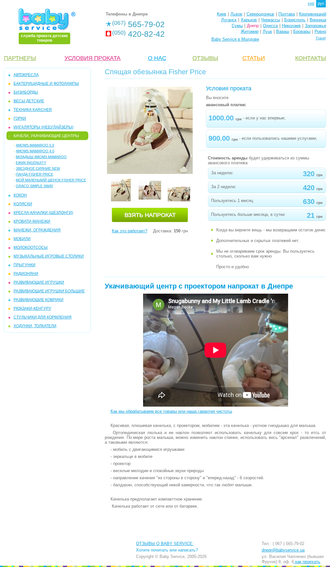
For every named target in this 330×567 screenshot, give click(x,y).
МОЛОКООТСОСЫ (31, 247)
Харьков (249, 19)
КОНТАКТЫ (310, 58)
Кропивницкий (312, 14)
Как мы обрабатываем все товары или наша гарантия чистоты (171, 411)
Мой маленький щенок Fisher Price (51, 180)
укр (311, 3)
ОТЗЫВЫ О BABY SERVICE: (165, 543)
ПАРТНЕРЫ (20, 58)
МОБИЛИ (22, 239)
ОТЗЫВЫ (205, 58)
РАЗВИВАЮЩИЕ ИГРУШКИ (39, 282)
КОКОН (20, 195)
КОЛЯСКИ (23, 204)
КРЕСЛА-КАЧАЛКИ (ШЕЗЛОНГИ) (43, 212)
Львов (236, 14)
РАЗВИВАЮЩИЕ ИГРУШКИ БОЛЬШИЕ (49, 291)
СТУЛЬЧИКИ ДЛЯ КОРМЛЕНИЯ (43, 317)
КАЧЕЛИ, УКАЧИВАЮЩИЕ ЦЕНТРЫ (46, 136)
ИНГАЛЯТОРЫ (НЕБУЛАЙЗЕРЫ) (43, 127)
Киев (221, 14)
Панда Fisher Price (34, 174)
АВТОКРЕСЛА (26, 75)
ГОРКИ (20, 118)
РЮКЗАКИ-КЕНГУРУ (32, 308)
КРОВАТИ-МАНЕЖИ (32, 221)
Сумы (237, 25)
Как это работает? (129, 230)
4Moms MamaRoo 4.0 (35, 151)
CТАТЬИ (253, 58)
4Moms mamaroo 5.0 (35, 145)
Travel (320, 38)
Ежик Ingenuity (31, 163)
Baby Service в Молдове (235, 39)
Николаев (291, 25)
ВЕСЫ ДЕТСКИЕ (29, 101)
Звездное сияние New (38, 168)
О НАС (157, 58)
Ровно (320, 31)
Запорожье (315, 25)
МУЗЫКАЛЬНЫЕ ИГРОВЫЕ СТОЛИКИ (49, 256)
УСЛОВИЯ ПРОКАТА (92, 58)
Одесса (270, 25)
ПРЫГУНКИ (24, 265)
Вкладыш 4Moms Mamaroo (41, 157)
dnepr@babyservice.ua (283, 550)
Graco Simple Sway (34, 186)
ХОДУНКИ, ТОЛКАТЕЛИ (35, 326)
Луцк (267, 31)
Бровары (301, 31)
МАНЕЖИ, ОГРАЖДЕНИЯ (37, 230)
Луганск (229, 19)
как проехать (307, 561)
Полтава (286, 14)
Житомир (249, 31)
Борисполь (295, 19)
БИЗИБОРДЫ (26, 92)
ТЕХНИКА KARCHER (33, 109)
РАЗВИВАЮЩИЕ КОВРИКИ (38, 300)
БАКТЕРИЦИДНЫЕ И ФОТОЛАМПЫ (46, 83)
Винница (318, 19)
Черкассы (270, 19)
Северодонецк (260, 14)
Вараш (282, 31)
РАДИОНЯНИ (26, 273)
